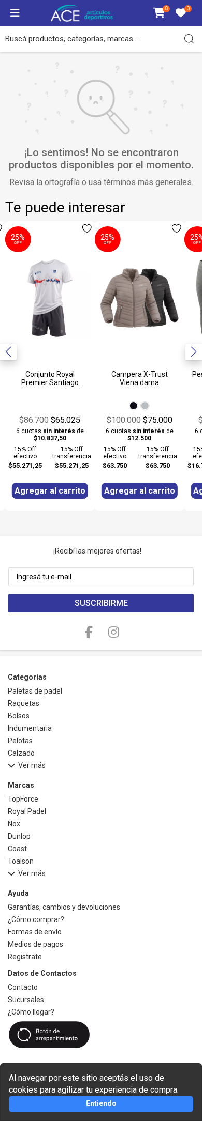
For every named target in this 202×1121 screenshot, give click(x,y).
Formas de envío (35, 931)
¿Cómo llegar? (31, 1012)
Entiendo (101, 1103)
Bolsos (19, 715)
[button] (193, 352)
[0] (159, 14)
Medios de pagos (35, 944)
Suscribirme (101, 603)
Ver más (32, 766)
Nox (14, 823)
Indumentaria (30, 728)
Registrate (25, 956)
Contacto (23, 987)
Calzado (21, 753)
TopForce (23, 799)
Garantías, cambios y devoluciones (64, 907)
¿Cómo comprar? (36, 919)
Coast (17, 848)
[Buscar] (189, 39)
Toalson (21, 861)
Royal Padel (27, 811)
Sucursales (26, 999)
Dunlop (19, 836)
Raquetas (23, 703)
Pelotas (20, 740)
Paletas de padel (35, 691)
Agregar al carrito (50, 491)
